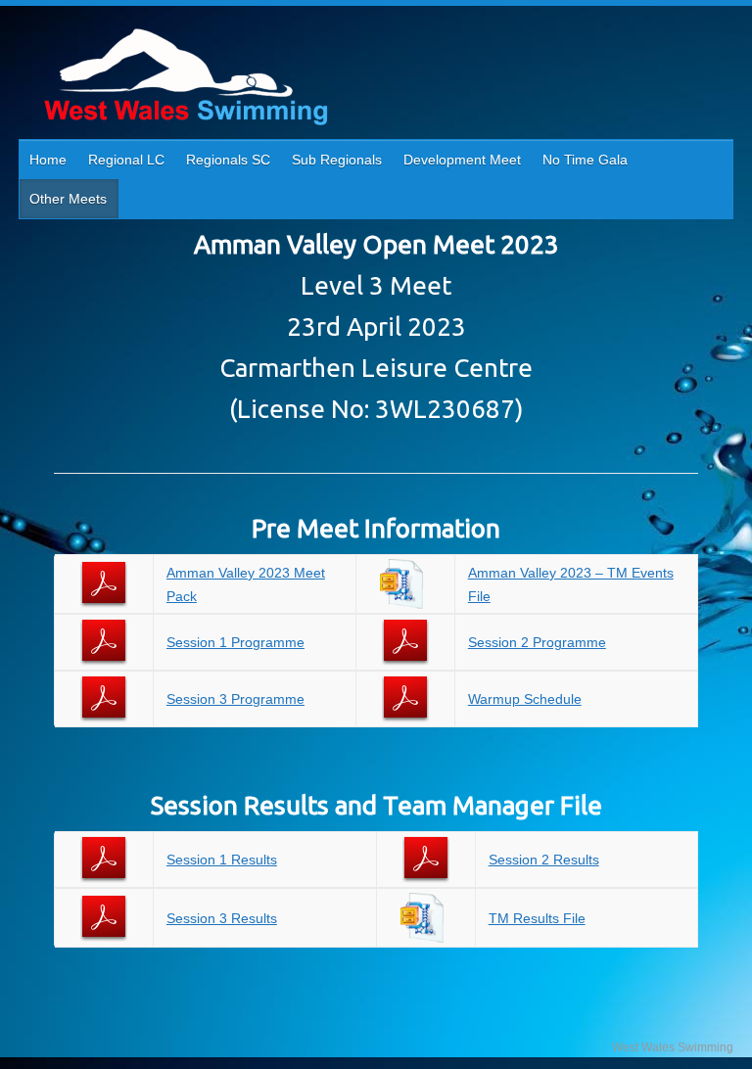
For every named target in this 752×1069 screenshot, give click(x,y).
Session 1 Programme (235, 642)
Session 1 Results (221, 859)
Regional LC (126, 159)
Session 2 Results (544, 859)
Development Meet (462, 159)
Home (48, 159)
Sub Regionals (337, 159)
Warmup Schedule (525, 699)
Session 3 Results (221, 918)
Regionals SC (228, 159)
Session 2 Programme (537, 642)
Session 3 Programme (235, 699)
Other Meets (68, 199)
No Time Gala (585, 159)
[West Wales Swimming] (185, 79)
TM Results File (537, 918)
